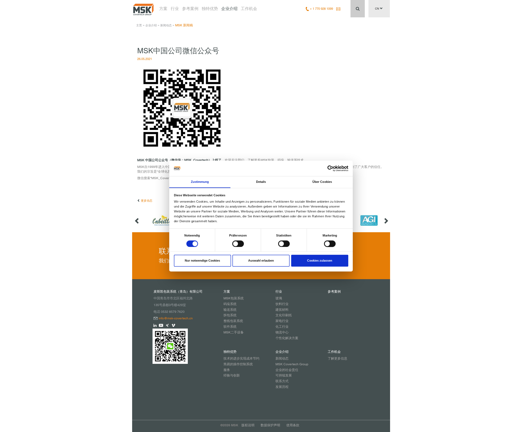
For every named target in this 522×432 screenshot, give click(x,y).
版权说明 (247, 425)
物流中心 (282, 332)
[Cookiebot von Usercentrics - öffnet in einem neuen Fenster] (330, 168)
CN (377, 8)
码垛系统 (230, 304)
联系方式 (282, 381)
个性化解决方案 (286, 338)
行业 (175, 8)
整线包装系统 (233, 321)
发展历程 (282, 387)
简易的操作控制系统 (238, 364)
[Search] (358, 8)
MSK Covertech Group (291, 364)
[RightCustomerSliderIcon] (386, 220)
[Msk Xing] (167, 325)
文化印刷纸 (283, 315)
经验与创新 (231, 375)
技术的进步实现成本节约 (241, 358)
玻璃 (278, 298)
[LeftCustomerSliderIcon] (137, 220)
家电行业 (282, 321)
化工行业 (282, 327)
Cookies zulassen (319, 260)
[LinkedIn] (155, 325)
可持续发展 (283, 375)
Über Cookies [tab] (322, 182)
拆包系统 (230, 315)
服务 (226, 370)
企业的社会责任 (286, 370)
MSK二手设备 (233, 332)
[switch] (238, 243)
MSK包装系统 (233, 298)
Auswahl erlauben (261, 260)
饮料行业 (282, 304)
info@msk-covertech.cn (176, 318)
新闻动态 (166, 25)
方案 (163, 8)
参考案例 (190, 8)
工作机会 (249, 8)
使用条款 (292, 425)
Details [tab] (261, 182)
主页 (139, 25)
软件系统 (230, 327)
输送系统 (230, 310)
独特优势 (210, 8)
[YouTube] (161, 325)
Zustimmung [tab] (200, 182)
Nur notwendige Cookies (202, 260)
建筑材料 (282, 310)
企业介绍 (229, 8)
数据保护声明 (270, 425)
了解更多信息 (337, 358)
